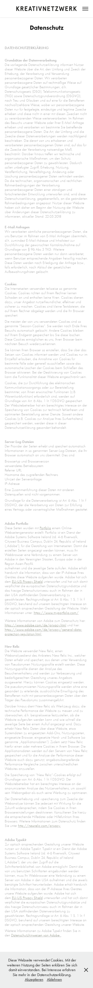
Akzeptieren (34, 979)
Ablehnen (54, 979)
